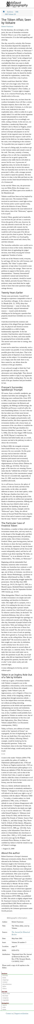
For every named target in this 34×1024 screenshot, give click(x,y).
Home (4, 1009)
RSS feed (5, 996)
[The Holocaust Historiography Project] (17, 4)
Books (4, 978)
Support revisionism (21, 1013)
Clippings (5, 980)
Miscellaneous (7, 984)
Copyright (5, 1000)
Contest (4, 982)
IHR (16, 12)
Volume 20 (10, 14)
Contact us (9, 1013)
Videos (4, 988)
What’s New (6, 993)
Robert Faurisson (7, 26)
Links (4, 1007)
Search (4, 1005)
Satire (4, 986)
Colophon (5, 998)
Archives (10, 12)
